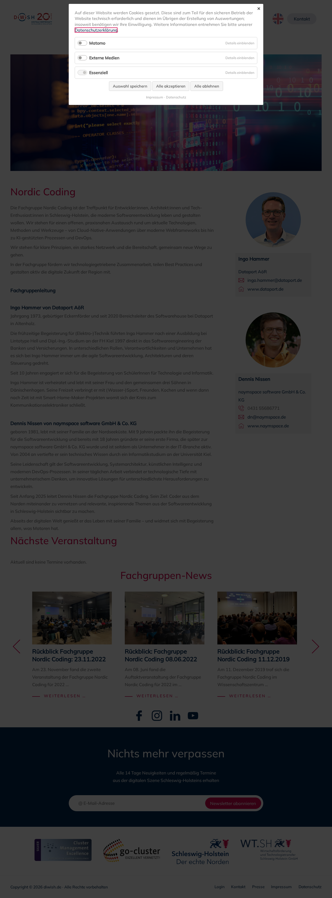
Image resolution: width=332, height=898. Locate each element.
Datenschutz (176, 97)
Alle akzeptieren (170, 86)
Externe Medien (104, 57)
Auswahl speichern (130, 86)
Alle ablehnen (206, 86)
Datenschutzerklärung (96, 30)
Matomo (97, 43)
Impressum (154, 97)
